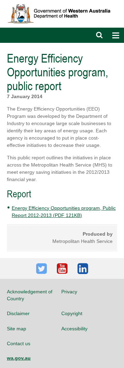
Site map (16, 328)
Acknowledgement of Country (29, 295)
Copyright (71, 313)
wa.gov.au (19, 358)
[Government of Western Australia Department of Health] (62, 3)
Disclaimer (18, 313)
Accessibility (74, 328)
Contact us (18, 343)
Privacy (69, 291)
